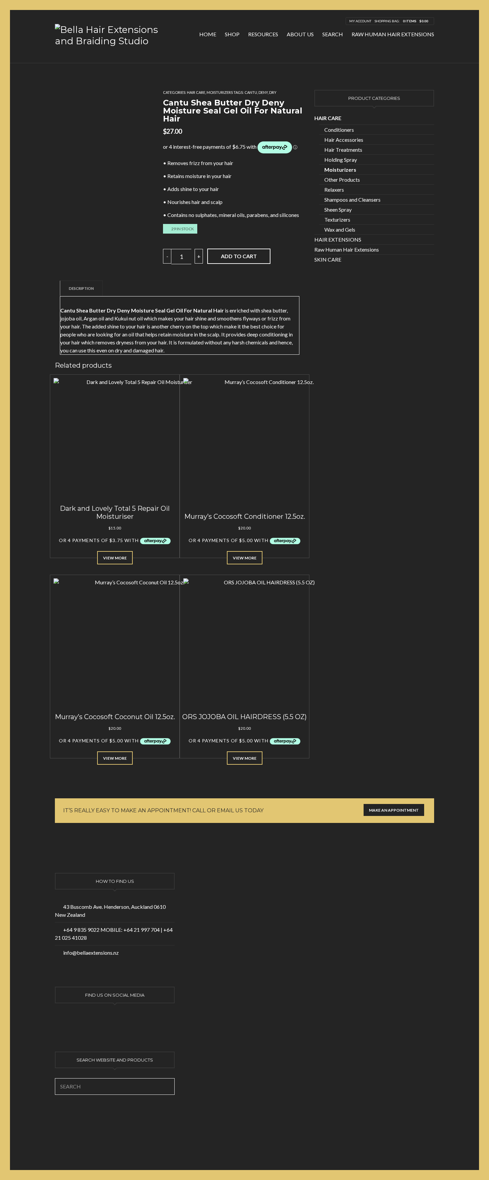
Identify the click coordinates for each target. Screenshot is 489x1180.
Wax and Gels (339, 229)
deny (263, 92)
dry (272, 92)
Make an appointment (394, 810)
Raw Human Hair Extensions (393, 34)
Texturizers (337, 219)
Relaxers (334, 189)
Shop (232, 34)
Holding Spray (340, 159)
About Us (300, 34)
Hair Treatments (343, 149)
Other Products (342, 179)
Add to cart (239, 256)
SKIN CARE (327, 259)
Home (207, 34)
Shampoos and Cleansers (352, 199)
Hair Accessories (343, 139)
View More (115, 557)
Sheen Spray (338, 209)
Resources (263, 34)
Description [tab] (81, 288)
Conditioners (339, 129)
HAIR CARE (196, 92)
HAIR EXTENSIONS (337, 239)
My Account (360, 21)
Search (332, 34)
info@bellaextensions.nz (91, 952)
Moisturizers (220, 92)
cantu (250, 92)
